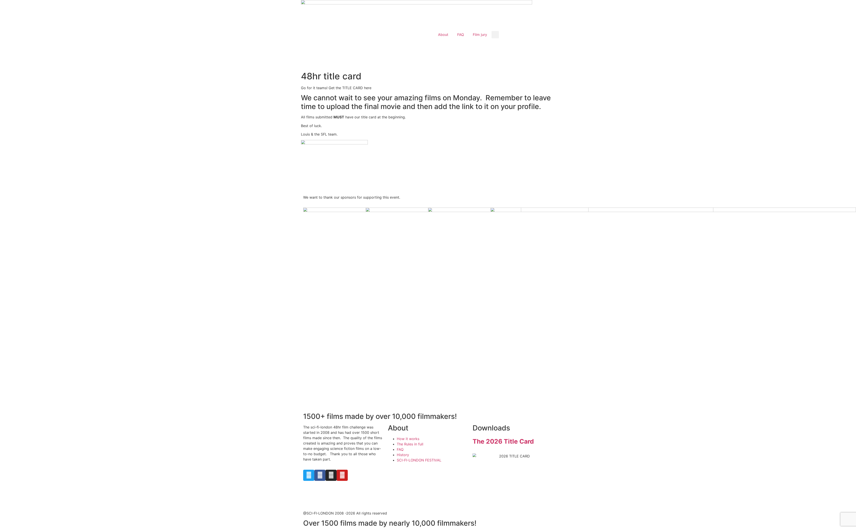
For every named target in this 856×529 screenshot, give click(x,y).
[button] (495, 34)
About (443, 34)
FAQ (460, 34)
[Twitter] (308, 475)
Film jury (480, 34)
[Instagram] (331, 475)
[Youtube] (342, 475)
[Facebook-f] (319, 475)
